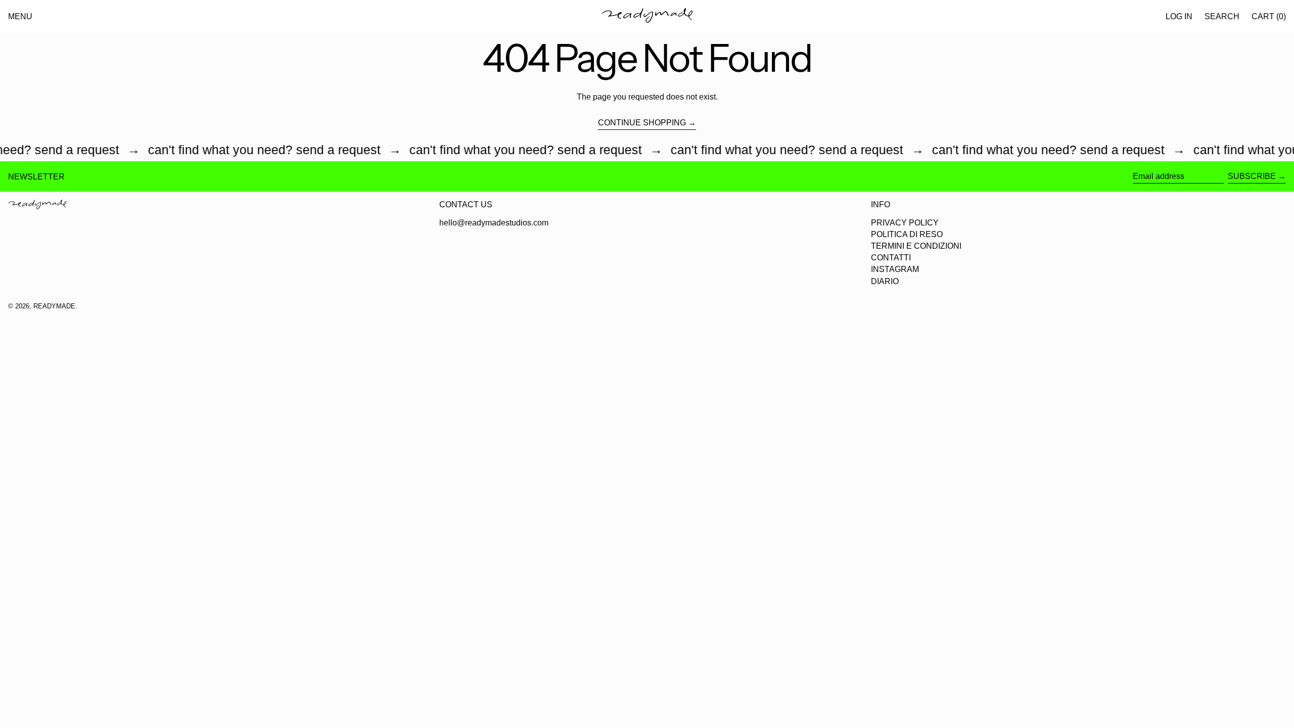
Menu (20, 16)
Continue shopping (642, 122)
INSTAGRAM (895, 269)
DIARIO (885, 281)
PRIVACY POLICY (905, 222)
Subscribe (1252, 176)
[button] (1222, 16)
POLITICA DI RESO (907, 234)
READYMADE (54, 306)
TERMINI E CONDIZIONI (916, 246)
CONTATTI (891, 257)
